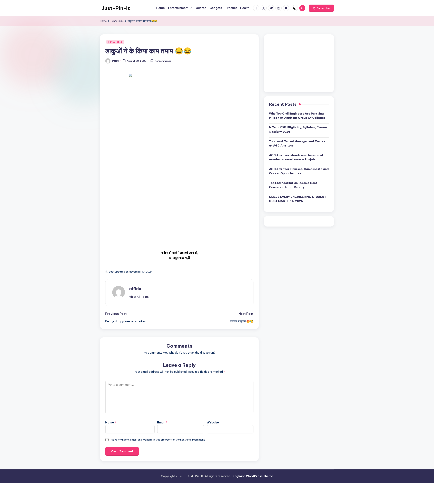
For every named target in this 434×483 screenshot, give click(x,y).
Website (213, 422)
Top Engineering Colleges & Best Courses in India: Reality (293, 185)
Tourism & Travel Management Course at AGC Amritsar (297, 143)
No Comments (163, 61)
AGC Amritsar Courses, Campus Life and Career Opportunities (299, 171)
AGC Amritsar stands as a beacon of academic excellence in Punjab (296, 157)
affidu (135, 288)
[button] (321, 8)
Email (162, 422)
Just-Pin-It (116, 8)
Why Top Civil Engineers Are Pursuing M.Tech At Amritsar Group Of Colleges (297, 115)
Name (110, 422)
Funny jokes (115, 42)
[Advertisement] (299, 63)
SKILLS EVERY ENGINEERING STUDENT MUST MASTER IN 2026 (297, 199)
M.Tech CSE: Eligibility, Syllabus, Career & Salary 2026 (298, 129)
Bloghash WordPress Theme (252, 476)
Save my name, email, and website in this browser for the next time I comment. (158, 439)
